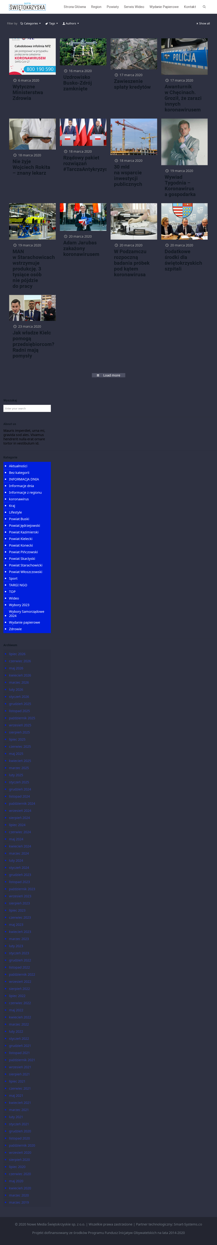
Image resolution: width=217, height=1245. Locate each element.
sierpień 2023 (19, 903)
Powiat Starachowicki (25, 565)
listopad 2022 (19, 967)
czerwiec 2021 (20, 1088)
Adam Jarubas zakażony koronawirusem (81, 248)
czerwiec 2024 (20, 832)
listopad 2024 (19, 796)
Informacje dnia (21, 486)
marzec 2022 (19, 1024)
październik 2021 (22, 1060)
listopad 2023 (19, 882)
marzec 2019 (19, 1202)
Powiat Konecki (21, 545)
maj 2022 (16, 1010)
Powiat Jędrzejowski (24, 525)
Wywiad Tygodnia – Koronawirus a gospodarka (180, 185)
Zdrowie (15, 629)
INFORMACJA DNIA (24, 479)
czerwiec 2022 (20, 1003)
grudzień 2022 (20, 960)
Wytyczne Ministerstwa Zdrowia (28, 92)
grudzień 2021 (20, 1045)
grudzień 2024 (20, 789)
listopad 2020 (19, 1138)
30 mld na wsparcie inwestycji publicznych (128, 175)
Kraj (12, 505)
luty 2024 (16, 860)
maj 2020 (16, 1181)
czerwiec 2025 (20, 746)
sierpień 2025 (19, 732)
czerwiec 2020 (20, 1174)
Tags (52, 23)
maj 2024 (16, 839)
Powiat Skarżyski (22, 558)
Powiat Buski (19, 519)
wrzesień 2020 (20, 1152)
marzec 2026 (19, 682)
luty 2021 (16, 1117)
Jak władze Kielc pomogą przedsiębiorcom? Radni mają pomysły (33, 344)
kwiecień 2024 (20, 846)
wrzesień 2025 (20, 725)
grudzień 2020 (20, 1131)
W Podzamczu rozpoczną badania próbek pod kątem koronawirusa (132, 262)
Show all (204, 23)
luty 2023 (16, 946)
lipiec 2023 (17, 910)
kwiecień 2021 (20, 1102)
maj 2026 (16, 668)
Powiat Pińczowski (23, 552)
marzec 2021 (19, 1109)
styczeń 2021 (19, 1124)
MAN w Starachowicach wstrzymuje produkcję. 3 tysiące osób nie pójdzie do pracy (34, 268)
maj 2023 (16, 924)
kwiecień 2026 (20, 675)
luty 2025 (16, 775)
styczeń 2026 (19, 696)
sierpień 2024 (19, 817)
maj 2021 (16, 1095)
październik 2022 (22, 974)
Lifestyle (15, 512)
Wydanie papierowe (24, 622)
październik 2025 (22, 718)
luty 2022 (16, 1031)
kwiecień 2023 (20, 931)
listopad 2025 (19, 711)
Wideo (14, 598)
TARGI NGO (18, 585)
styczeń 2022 (19, 1038)
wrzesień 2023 (20, 896)
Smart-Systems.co (188, 1224)
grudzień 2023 (20, 874)
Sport (13, 578)
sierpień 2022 (19, 988)
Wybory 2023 (19, 605)
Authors (71, 23)
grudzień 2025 (20, 703)
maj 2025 (16, 753)
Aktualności (18, 466)
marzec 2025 (19, 768)
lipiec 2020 (17, 1166)
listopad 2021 (19, 1052)
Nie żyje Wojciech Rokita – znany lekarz (31, 167)
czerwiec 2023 (20, 917)
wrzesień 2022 (20, 981)
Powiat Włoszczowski (25, 572)
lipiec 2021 (17, 1081)
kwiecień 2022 (20, 1017)
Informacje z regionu (25, 492)
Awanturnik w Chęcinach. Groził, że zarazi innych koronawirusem (183, 98)
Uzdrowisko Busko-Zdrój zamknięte (77, 83)
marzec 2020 (19, 1195)
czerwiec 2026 (20, 661)
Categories (31, 23)
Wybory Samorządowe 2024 (26, 613)
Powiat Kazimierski (23, 532)
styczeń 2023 (19, 953)
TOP (12, 591)
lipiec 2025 (17, 739)
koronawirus (19, 499)
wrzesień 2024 (20, 810)
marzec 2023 (19, 939)
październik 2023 (22, 889)
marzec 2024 (19, 853)
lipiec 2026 (17, 654)
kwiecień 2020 (20, 1188)
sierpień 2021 (19, 1074)
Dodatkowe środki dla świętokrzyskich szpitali (183, 260)
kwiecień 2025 (20, 760)
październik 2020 (22, 1145)
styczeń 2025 (19, 782)
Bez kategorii (19, 472)
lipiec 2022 (17, 995)
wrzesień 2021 (20, 1067)
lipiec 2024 (17, 825)
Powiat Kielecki (20, 538)
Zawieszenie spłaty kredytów (132, 84)
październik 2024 (22, 803)
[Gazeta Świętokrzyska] (27, 7)
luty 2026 (16, 689)
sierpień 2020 (19, 1159)
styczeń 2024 (19, 867)
